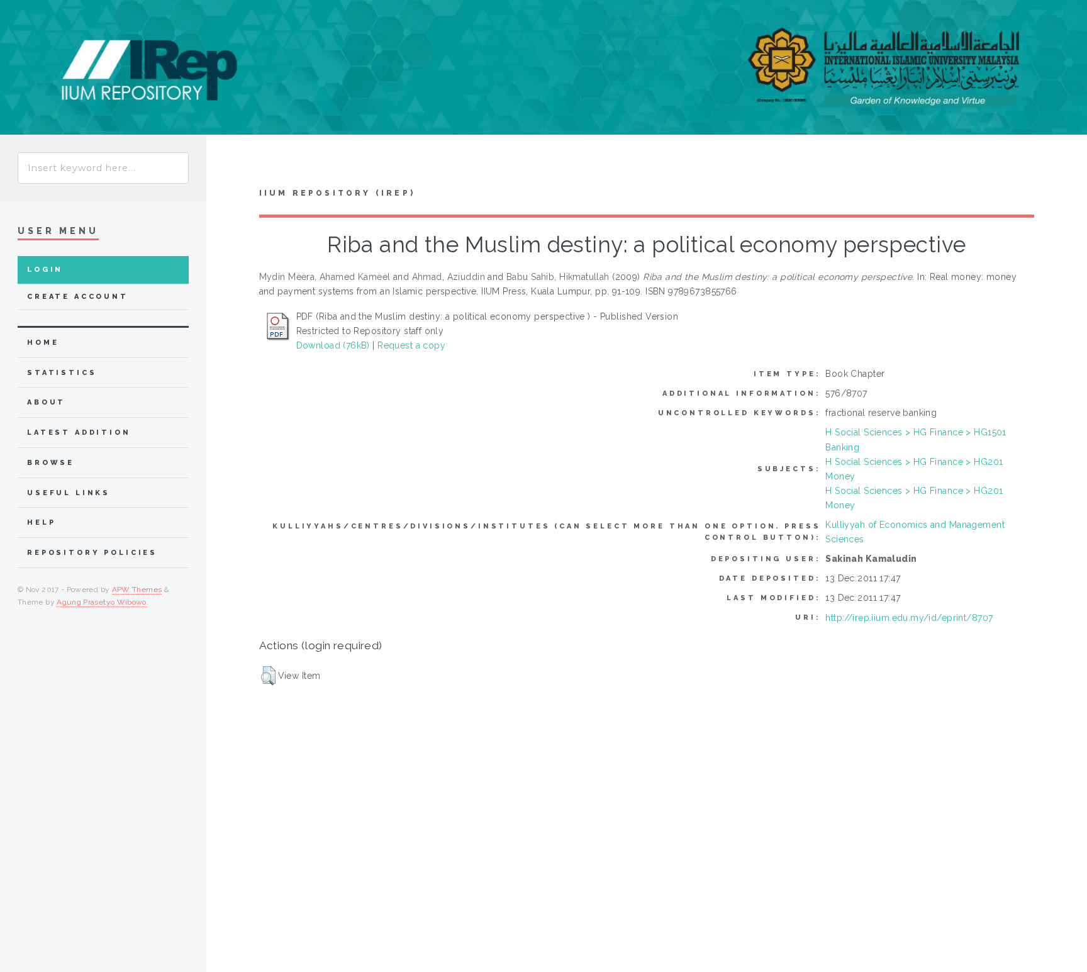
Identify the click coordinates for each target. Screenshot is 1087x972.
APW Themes (137, 589)
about (46, 402)
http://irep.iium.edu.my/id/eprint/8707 (909, 618)
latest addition (79, 432)
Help (41, 522)
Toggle (230, 164)
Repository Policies (92, 553)
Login (45, 269)
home (43, 342)
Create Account (77, 297)
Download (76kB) (333, 345)
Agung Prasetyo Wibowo (102, 602)
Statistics (62, 373)
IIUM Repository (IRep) (337, 193)
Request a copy (411, 345)
